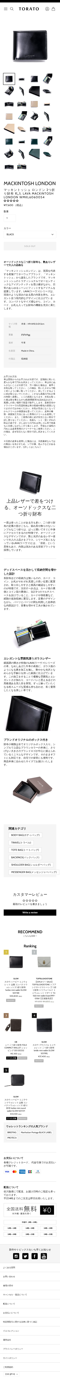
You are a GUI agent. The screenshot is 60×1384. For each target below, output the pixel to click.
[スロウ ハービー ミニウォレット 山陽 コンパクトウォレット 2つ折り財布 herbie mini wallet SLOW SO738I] (16, 962)
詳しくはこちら (31, 447)
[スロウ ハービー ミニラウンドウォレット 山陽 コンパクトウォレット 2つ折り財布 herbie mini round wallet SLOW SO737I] (16, 1080)
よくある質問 (9, 1267)
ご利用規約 (8, 1367)
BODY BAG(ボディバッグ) (25, 835)
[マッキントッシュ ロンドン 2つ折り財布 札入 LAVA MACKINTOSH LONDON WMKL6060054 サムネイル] (9, 79)
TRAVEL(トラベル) (21, 842)
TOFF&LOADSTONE (44, 978)
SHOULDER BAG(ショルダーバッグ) (31, 864)
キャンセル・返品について (15, 1294)
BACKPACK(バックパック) (25, 857)
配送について (11, 1187)
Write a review (30, 912)
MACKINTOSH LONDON (30, 183)
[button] (11, 200)
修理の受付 (8, 1285)
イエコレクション (11, 1331)
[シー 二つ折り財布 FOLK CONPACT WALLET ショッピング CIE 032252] (16, 1025)
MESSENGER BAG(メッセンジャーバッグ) (34, 872)
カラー (7, 228)
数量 (6, 211)
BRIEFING (11, 1132)
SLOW (16, 978)
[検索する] (12, 9)
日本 (10, 1374)
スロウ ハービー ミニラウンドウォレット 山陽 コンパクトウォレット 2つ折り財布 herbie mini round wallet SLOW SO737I (16, 1105)
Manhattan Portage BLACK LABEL (36, 1132)
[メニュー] (5, 9)
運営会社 (7, 1340)
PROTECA (12, 1137)
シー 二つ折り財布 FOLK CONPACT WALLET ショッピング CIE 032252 (15, 1048)
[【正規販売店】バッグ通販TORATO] (29, 8)
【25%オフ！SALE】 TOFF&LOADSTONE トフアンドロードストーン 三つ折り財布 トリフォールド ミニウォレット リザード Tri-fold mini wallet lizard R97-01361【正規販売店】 (44, 990)
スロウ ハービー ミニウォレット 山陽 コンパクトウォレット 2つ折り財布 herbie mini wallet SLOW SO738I (15, 987)
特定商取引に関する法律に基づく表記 (20, 1322)
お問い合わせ (9, 1276)
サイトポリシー (10, 1358)
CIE (16, 1042)
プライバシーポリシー (13, 1349)
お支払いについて (13, 1158)
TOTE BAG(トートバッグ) (25, 849)
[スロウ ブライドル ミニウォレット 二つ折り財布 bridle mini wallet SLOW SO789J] (44, 1025)
